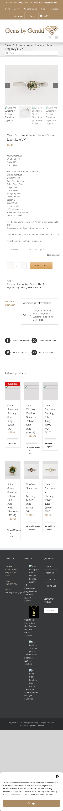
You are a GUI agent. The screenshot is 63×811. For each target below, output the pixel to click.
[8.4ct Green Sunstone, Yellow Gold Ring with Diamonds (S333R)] (12, 470)
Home (48, 566)
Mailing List (51, 585)
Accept (31, 803)
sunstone (37, 287)
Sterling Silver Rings (39, 284)
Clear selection (53, 255)
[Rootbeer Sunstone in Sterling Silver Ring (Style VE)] (31, 470)
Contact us (50, 579)
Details (14, 443)
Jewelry (20, 284)
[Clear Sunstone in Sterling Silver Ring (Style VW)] (50, 470)
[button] (58, 776)
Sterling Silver (26, 287)
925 (13, 287)
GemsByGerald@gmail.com (45, 2)
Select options (48, 445)
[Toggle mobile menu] (56, 37)
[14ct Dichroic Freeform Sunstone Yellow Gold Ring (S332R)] (31, 391)
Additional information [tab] (10, 303)
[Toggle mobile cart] (50, 37)
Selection (14, 249)
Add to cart (41, 265)
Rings (27, 284)
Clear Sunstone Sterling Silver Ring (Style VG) (12, 417)
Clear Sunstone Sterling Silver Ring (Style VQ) (50, 417)
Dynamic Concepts (36, 725)
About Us (50, 572)
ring (17, 287)
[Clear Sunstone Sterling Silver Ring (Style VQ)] (50, 391)
